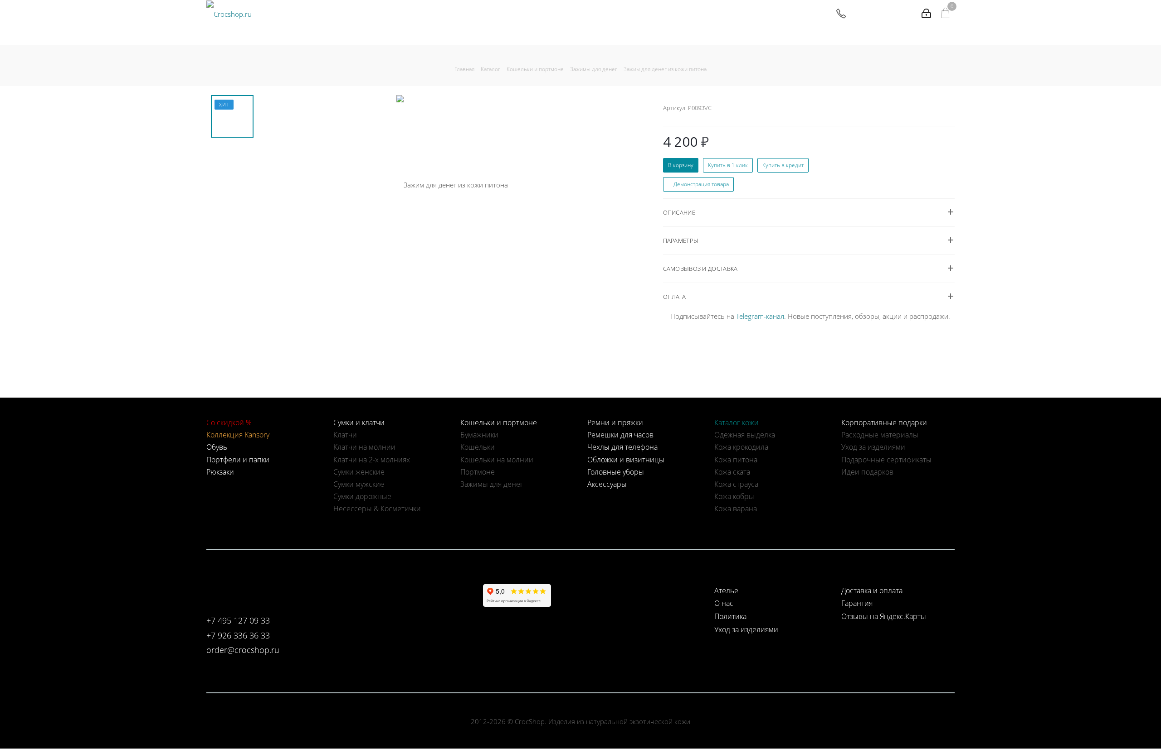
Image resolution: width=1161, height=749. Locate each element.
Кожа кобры (734, 496)
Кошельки (477, 447)
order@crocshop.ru (242, 649)
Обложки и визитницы (625, 460)
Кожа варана (735, 509)
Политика (730, 616)
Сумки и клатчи (359, 422)
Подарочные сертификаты (886, 460)
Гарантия (857, 603)
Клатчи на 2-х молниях (371, 460)
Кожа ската (732, 472)
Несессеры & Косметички (377, 509)
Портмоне (477, 472)
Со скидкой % (229, 422)
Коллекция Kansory (237, 435)
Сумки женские (359, 472)
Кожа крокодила (741, 447)
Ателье (726, 590)
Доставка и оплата (871, 590)
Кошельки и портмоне (498, 422)
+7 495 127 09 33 (238, 620)
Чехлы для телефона (622, 447)
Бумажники (479, 435)
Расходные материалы (879, 435)
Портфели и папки (237, 460)
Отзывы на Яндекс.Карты (883, 616)
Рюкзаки (220, 472)
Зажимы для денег (491, 484)
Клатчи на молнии (364, 447)
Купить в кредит (783, 165)
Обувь (216, 447)
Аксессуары (607, 484)
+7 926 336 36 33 (238, 635)
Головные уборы (615, 472)
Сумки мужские (358, 484)
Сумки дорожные (362, 496)
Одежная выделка (744, 435)
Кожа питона (735, 460)
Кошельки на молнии (496, 460)
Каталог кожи (736, 422)
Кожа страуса (736, 484)
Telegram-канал (760, 316)
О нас (723, 603)
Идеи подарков (867, 472)
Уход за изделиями (873, 447)
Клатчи (345, 435)
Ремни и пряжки (615, 422)
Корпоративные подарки (884, 422)
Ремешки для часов (620, 435)
